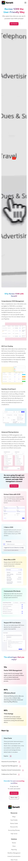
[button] (25, 2)
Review (14, 842)
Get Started (14, 23)
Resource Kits (14, 827)
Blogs (14, 816)
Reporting (14, 849)
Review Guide (14, 823)
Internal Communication (13, 856)
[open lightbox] (14, 158)
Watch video (14, 797)
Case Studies (14, 820)
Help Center (14, 833)
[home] (7, 2)
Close (14, 846)
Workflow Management (14, 853)
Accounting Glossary (14, 830)
